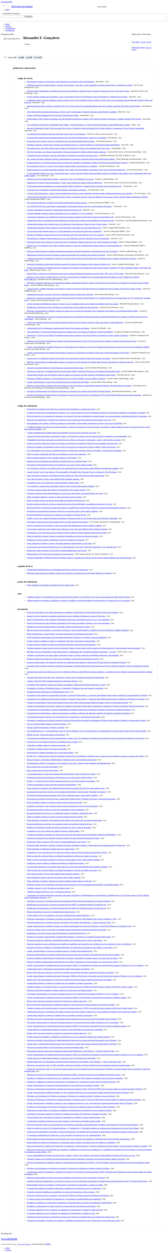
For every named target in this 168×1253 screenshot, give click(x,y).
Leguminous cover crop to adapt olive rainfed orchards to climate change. (53, 831)
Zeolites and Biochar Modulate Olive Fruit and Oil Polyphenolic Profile (53, 115)
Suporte (8, 1250)
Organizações (10, 28)
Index (7, 10)
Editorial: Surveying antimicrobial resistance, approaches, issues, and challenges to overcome (60, 179)
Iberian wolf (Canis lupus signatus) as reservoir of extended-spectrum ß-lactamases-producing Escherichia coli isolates (69, 980)
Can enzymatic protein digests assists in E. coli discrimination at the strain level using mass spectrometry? (64, 231)
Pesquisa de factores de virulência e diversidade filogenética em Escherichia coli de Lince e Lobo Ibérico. (65, 940)
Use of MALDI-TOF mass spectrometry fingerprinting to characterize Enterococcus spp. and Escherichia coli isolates (69, 206)
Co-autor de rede (145, 42)
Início (7, 24)
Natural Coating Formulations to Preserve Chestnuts (45, 728)
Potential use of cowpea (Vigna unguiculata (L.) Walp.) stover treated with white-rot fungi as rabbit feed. (64, 183)
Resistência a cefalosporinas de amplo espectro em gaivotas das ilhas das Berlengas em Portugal (61, 1206)
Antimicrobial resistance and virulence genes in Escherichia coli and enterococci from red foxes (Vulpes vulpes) (67, 224)
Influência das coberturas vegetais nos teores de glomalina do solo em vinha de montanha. (59, 828)
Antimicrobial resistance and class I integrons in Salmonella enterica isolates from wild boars (60, 294)
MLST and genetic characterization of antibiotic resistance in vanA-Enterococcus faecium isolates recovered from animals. (71, 1005)
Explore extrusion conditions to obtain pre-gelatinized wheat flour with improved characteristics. (61, 645)
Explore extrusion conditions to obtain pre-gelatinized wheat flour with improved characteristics (61, 641)
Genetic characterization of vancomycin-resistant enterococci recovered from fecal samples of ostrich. (63, 1085)
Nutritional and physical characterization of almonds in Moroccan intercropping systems (58, 627)
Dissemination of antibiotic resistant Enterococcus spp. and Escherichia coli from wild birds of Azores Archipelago (68, 238)
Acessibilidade (9, 1238)
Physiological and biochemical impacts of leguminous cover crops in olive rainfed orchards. (60, 778)
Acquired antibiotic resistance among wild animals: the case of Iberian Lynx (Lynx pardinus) (60, 213)
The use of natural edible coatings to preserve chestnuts (47, 724)
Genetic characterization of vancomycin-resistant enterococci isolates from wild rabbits (58, 382)
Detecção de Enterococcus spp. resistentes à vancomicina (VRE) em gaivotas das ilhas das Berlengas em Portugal (68, 1195)
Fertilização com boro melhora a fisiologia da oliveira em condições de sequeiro (55, 540)
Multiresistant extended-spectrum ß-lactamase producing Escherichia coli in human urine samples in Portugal (66, 255)
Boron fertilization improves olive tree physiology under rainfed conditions (54, 878)
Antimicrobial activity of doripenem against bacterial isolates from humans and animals (58, 328)
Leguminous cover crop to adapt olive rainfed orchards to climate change (53, 483)
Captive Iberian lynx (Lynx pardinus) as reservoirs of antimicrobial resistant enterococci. (58, 915)
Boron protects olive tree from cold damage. (43, 770)
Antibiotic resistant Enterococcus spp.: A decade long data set (49, 892)
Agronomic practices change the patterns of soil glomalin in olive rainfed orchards (56, 490)
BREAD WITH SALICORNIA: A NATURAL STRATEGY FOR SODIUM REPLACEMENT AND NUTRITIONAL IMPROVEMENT (78, 630)
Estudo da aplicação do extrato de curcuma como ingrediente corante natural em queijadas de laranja (63, 659)
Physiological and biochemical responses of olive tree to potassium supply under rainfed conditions (62, 511)
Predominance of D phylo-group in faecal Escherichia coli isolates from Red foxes (56, 933)
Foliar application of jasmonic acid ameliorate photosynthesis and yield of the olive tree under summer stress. (66, 788)
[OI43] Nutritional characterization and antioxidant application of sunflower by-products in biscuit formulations (67, 637)
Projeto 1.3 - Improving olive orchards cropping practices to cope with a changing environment (61, 781)
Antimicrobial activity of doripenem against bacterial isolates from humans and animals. (58, 969)
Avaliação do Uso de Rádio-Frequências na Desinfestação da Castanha (52, 742)
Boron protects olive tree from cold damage (42, 767)
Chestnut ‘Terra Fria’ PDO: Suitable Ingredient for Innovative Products (52, 681)
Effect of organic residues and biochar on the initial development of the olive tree (56, 500)
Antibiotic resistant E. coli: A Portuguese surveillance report (48, 888)
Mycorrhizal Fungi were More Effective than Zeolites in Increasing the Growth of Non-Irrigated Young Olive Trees (68, 148)
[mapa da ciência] (138, 48)
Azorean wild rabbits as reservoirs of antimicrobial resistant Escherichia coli (54, 210)
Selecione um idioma (22, 6)
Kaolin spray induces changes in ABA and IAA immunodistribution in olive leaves (56, 842)
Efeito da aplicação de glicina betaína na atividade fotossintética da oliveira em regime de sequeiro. (62, 856)
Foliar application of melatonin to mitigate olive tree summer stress (51, 585)
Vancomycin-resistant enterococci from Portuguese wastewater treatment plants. (55, 1047)
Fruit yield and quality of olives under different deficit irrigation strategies (53, 479)
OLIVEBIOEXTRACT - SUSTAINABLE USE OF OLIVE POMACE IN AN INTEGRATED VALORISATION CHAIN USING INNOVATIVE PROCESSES (86, 731)
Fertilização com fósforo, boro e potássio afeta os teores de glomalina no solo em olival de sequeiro (62, 806)
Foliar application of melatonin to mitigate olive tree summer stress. (51, 849)
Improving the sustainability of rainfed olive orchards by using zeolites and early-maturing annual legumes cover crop (69, 420)
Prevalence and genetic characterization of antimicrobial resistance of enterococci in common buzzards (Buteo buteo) (69, 937)
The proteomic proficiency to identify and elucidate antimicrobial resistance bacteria (57, 203)
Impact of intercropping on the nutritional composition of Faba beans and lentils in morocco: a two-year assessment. (68, 623)
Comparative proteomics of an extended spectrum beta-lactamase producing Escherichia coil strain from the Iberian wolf (70, 217)
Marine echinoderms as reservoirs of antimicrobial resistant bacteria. (51, 912)
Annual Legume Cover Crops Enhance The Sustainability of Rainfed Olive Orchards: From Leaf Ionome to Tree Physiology (72, 472)
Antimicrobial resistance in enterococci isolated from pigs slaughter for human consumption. (60, 983)
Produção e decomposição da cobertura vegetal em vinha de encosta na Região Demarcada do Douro (63, 838)
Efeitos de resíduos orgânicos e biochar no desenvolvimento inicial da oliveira (55, 817)
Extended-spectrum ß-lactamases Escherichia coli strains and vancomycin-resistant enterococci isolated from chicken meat (71, 1217)
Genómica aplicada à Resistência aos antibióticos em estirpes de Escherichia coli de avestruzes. (61, 1192)
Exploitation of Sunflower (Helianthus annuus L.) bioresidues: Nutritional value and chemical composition (65, 688)
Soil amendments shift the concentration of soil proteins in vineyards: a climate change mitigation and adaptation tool (69, 763)
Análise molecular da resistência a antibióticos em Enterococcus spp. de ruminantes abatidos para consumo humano (68, 1037)
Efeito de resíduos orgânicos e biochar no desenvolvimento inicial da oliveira (54, 497)
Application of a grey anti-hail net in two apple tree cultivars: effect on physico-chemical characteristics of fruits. (67, 852)
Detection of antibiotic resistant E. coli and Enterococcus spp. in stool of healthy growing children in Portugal (66, 379)
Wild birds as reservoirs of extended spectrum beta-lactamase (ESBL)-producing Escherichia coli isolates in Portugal (69, 901)
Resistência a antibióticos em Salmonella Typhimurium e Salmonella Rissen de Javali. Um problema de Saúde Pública (69, 1203)
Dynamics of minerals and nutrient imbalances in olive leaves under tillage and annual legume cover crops (65, 493)
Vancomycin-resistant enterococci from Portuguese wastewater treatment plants (55, 368)
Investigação (10, 30)
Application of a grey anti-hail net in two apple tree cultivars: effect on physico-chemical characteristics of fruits (67, 533)
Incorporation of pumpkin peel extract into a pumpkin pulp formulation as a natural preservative (61, 409)
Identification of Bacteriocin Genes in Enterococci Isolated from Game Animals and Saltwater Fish (62, 307)
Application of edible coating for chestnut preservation (46, 745)
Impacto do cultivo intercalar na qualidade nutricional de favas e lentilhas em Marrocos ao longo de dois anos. (66, 616)
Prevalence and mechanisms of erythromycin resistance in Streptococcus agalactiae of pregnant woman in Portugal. (68, 1168)
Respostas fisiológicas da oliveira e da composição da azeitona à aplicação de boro (56, 515)
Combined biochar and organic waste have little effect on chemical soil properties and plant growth (62, 156)
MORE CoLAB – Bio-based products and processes (46, 735)
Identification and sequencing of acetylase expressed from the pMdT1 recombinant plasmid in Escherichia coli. (67, 905)
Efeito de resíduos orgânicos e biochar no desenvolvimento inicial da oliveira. (55, 802)
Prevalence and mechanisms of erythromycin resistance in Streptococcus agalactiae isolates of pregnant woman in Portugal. (71, 1107)
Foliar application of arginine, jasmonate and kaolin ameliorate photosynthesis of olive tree (59, 881)
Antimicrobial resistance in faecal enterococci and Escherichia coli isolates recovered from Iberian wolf (64, 228)
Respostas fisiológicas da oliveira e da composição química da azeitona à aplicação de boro (59, 824)
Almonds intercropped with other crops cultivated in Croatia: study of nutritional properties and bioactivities (65, 678)
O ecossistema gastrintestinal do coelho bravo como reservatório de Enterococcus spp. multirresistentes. (64, 1135)
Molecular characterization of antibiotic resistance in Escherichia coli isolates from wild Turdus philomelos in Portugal (69, 573)
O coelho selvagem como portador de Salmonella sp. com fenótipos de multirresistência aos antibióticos (64, 1199)
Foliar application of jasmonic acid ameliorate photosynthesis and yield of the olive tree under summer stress (65, 476)
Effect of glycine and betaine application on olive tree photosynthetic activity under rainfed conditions (63, 860)
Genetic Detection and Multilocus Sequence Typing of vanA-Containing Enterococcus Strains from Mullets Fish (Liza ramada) (72, 304)
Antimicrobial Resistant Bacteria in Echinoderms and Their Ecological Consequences (57, 570)
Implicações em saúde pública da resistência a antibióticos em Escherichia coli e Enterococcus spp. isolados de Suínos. (69, 1110)
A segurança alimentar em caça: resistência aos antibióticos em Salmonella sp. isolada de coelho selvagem (65, 1210)
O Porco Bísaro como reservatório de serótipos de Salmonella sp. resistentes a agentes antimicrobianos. (64, 1117)
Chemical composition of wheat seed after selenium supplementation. (52, 785)
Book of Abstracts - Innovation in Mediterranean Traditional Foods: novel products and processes (62, 760)
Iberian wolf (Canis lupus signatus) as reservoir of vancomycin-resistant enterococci (57, 1033)
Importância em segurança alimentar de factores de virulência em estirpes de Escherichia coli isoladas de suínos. (67, 1114)
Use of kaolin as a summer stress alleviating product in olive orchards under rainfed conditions (61, 486)
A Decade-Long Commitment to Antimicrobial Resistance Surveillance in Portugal (56, 190)
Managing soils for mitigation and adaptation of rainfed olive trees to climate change (57, 461)
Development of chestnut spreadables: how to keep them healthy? (50, 753)
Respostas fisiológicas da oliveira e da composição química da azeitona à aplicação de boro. (60, 813)
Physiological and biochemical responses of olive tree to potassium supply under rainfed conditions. (62, 795)
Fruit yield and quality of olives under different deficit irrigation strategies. (53, 874)
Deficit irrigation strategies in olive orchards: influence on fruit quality (52, 458)
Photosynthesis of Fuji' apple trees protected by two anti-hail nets (50, 554)
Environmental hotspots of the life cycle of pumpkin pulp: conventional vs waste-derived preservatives (63, 717)
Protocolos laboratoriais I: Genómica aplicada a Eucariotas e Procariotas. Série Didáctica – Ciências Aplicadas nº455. (69, 922)
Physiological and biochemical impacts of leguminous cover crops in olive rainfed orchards (59, 465)
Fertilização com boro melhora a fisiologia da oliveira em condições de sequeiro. (56, 863)
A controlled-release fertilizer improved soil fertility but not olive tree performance (56, 134)
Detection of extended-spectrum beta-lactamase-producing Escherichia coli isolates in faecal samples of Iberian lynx (68, 264)
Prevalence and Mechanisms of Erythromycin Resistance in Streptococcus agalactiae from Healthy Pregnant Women (69, 391)
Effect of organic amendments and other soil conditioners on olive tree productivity (56, 454)
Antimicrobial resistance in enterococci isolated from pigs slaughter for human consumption (60, 1015)
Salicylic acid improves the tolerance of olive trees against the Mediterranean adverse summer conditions (64, 526)
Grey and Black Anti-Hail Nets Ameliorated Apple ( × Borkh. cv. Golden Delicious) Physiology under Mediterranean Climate (78, 125)
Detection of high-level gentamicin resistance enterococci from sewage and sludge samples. (59, 990)
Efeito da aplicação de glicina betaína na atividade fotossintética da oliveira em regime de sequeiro (62, 870)
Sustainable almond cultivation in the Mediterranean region (48, 692)
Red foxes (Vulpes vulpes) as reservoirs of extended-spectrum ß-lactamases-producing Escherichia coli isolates (66, 930)
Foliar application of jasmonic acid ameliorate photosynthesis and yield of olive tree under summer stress (64, 820)
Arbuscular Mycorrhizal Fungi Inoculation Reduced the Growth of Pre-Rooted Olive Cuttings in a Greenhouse (67, 138)
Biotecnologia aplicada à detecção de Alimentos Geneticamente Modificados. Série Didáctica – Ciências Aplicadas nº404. (71, 1051)
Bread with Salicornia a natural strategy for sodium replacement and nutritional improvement (60, 634)
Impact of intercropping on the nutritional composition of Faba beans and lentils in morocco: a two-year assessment (68, 620)
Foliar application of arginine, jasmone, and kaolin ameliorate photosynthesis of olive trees (59, 543)
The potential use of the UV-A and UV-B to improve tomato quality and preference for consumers (62, 166)
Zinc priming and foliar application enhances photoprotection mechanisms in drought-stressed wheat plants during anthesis (71, 159)
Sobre (7, 1248)
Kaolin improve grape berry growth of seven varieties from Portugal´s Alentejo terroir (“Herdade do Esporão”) (66, 792)
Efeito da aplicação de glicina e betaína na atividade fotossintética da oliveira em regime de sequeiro (63, 536)
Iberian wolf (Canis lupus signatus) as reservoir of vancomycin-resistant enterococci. (57, 1001)
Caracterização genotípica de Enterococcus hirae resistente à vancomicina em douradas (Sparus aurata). (64, 1121)
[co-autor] (135, 42)
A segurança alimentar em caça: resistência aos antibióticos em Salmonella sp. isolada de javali (61, 1213)
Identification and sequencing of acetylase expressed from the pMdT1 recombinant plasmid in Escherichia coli (66, 908)
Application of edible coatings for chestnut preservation (47, 749)
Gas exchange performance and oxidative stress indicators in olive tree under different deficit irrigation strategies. (67, 867)
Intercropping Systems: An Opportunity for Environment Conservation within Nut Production (60, 82)
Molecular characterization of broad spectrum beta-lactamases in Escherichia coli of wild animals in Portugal (66, 1178)
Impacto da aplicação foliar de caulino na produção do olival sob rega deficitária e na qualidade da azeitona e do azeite (69, 504)
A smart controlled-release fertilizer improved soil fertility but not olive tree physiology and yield (61, 433)
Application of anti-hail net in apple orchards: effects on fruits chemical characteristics (57, 522)
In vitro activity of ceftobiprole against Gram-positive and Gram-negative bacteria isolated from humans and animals (68, 358)
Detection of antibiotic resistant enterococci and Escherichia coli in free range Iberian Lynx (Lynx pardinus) (65, 235)
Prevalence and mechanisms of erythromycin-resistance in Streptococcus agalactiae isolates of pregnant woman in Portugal (71, 1096)
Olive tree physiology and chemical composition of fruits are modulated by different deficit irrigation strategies (66, 152)
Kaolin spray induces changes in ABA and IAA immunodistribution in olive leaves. (57, 550)
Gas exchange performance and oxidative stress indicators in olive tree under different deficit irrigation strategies (67, 529)
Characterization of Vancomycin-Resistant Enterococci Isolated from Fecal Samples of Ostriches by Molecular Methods (70, 332)
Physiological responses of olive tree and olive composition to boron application (55, 810)
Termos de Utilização (24, 1244)
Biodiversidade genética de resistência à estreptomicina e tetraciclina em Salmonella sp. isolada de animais (65, 1185)
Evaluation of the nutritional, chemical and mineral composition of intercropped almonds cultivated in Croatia (66, 685)
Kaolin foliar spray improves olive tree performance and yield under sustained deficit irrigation (61, 141)
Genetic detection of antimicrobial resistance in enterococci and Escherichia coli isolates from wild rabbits (65, 1030)
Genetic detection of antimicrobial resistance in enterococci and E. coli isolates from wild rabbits (61, 1058)
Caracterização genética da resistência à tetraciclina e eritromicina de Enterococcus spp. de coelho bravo (64, 1188)
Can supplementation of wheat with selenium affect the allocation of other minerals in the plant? (61, 774)
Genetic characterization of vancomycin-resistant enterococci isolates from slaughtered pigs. (60, 951)
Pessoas (8, 26)
